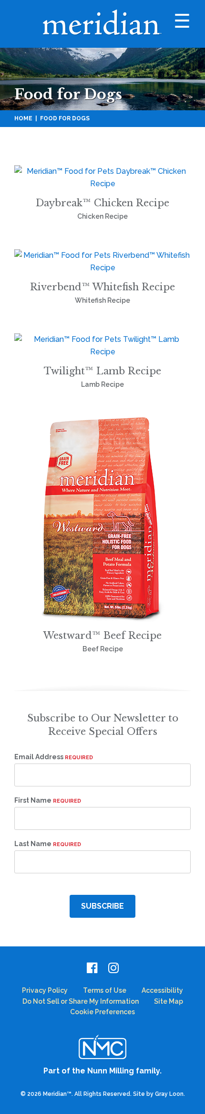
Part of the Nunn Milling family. (102, 1070)
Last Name (47, 844)
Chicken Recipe (102, 216)
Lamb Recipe (102, 384)
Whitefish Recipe (102, 300)
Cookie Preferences (102, 1012)
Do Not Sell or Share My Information (80, 1001)
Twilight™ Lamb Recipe (102, 371)
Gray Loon (169, 1094)
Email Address (53, 757)
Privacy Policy (45, 990)
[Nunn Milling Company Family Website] (102, 1046)
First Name (47, 800)
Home (23, 118)
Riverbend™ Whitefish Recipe (102, 287)
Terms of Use (104, 990)
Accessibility (162, 990)
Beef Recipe (102, 649)
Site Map (168, 1001)
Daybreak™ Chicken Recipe (102, 203)
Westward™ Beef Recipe (102, 635)
